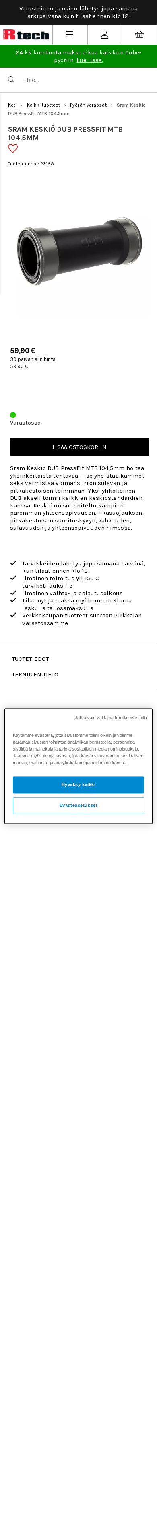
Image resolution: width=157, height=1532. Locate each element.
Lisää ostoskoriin (79, 447)
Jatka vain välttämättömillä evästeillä (111, 717)
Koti (12, 105)
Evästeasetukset (79, 805)
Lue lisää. (89, 60)
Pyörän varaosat (88, 105)
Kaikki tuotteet (43, 105)
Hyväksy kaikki (79, 784)
